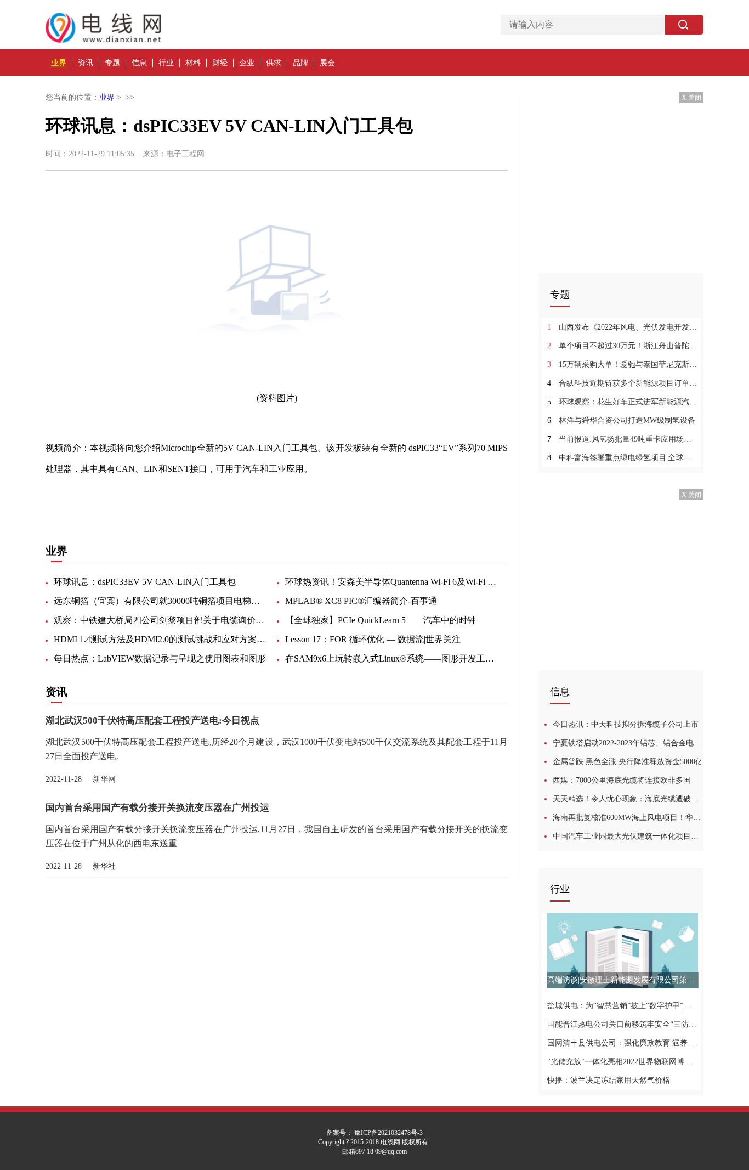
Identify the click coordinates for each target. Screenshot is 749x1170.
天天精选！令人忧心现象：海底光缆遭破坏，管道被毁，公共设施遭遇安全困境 (628, 799)
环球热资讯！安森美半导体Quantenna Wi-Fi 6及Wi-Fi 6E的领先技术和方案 (392, 581)
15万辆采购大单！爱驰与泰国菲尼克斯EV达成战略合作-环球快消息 (622, 364)
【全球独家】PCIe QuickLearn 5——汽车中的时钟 (380, 620)
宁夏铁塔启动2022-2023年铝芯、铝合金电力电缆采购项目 (628, 743)
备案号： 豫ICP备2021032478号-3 (374, 1133)
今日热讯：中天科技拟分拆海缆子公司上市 (626, 724)
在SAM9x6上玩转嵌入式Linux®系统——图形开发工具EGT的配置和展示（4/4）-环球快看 (392, 658)
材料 (193, 63)
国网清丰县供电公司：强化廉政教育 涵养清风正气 (622, 1043)
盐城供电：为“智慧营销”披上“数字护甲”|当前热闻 (622, 1006)
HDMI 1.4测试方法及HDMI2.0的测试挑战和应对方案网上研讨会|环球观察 (161, 639)
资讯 (85, 63)
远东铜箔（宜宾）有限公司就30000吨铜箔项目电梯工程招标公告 (161, 601)
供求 (273, 63)
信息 (139, 63)
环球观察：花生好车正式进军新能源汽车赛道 (622, 402)
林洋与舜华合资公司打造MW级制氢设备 (621, 420)
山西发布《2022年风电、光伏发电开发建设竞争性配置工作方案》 (622, 327)
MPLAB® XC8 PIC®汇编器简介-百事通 (361, 601)
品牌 (300, 63)
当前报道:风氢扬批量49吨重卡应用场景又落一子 (622, 439)
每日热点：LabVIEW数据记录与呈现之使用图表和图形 (160, 658)
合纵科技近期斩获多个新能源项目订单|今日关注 (622, 383)
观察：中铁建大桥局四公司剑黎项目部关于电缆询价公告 (161, 620)
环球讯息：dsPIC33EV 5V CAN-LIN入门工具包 (145, 581)
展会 (327, 63)
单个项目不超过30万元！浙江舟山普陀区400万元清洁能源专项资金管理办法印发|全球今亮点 (622, 346)
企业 (246, 63)
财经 (220, 63)
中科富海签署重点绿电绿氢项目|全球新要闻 (622, 458)
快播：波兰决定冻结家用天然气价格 (608, 1080)
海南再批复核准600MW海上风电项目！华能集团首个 (628, 817)
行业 (166, 63)
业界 (58, 63)
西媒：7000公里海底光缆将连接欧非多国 (622, 780)
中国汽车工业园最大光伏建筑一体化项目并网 (628, 836)
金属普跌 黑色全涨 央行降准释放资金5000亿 (628, 762)
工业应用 (117, 497)
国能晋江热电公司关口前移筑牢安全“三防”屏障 (622, 1024)
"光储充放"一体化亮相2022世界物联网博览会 (622, 1062)
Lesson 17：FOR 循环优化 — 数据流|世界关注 (373, 639)
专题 (112, 63)
